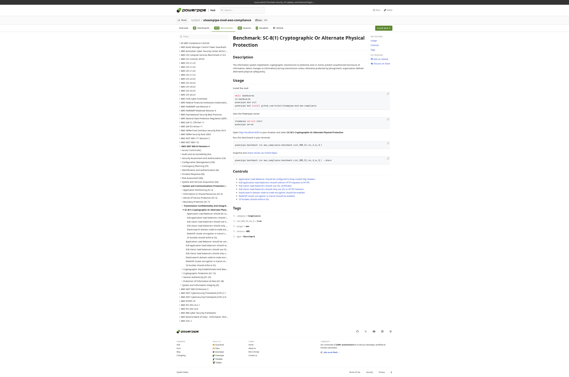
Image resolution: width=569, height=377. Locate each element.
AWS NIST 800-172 (190, 142)
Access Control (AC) (191, 150)
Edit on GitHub (381, 59)
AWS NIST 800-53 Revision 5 (194, 289)
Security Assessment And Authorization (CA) (204, 158)
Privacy (382, 372)
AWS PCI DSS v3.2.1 (190, 305)
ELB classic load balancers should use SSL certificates (213, 221)
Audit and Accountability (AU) (196, 154)
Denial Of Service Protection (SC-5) (200, 197)
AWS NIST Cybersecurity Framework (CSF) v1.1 (203, 293)
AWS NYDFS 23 (188, 301)
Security (369, 372)
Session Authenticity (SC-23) (197, 277)
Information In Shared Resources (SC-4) (203, 194)
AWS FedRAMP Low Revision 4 (195, 106)
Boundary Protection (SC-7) (196, 201)
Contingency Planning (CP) (195, 166)
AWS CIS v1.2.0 (188, 63)
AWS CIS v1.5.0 (188, 74)
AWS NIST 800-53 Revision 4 (195, 146)
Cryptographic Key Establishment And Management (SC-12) (212, 269)
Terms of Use (354, 372)
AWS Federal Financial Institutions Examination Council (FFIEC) (212, 102)
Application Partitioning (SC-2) (198, 189)
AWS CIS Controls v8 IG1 (193, 59)
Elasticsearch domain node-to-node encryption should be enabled (220, 229)
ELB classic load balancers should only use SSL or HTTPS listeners (219, 225)
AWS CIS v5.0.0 (188, 90)
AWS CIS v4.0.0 (188, 86)
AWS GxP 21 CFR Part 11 (192, 122)
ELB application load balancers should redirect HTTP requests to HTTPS (222, 217)
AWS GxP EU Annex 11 (192, 126)
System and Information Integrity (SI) (200, 285)
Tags (373, 49)
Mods (184, 20)
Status (182, 372)
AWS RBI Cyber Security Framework (198, 312)
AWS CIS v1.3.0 (188, 67)
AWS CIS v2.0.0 (188, 78)
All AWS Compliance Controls (195, 43)
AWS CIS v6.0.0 (188, 94)
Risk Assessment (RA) (192, 178)
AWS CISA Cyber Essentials (194, 98)
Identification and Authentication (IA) (200, 170)
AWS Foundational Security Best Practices (201, 114)
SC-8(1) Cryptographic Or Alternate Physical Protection (212, 209)
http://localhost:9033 (249, 132)
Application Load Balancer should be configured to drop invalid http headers (225, 213)
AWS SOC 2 (186, 320)
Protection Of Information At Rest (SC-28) (203, 281)
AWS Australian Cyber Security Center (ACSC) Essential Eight (210, 51)
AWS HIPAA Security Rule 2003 (196, 134)
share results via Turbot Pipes (262, 152)
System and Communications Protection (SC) (206, 185)
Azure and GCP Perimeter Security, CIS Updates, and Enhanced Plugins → (284, 2)
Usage (374, 40)
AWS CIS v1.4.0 (188, 70)
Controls (375, 45)
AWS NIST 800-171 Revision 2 (195, 138)
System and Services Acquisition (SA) (200, 181)
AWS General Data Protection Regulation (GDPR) (204, 118)
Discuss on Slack (382, 63)
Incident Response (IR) (193, 174)
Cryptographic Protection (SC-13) (199, 273)
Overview (183, 28)
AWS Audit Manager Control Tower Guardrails (203, 47)
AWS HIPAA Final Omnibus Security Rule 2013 (203, 130)
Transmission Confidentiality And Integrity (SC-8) (209, 205)
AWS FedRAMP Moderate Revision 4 (198, 110)
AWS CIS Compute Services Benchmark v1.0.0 (203, 55)
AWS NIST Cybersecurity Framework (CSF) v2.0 (203, 297)
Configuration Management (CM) (198, 162)
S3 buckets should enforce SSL (202, 237)
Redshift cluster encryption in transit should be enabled (215, 233)
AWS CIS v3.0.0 (188, 82)
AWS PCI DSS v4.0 (189, 308)
